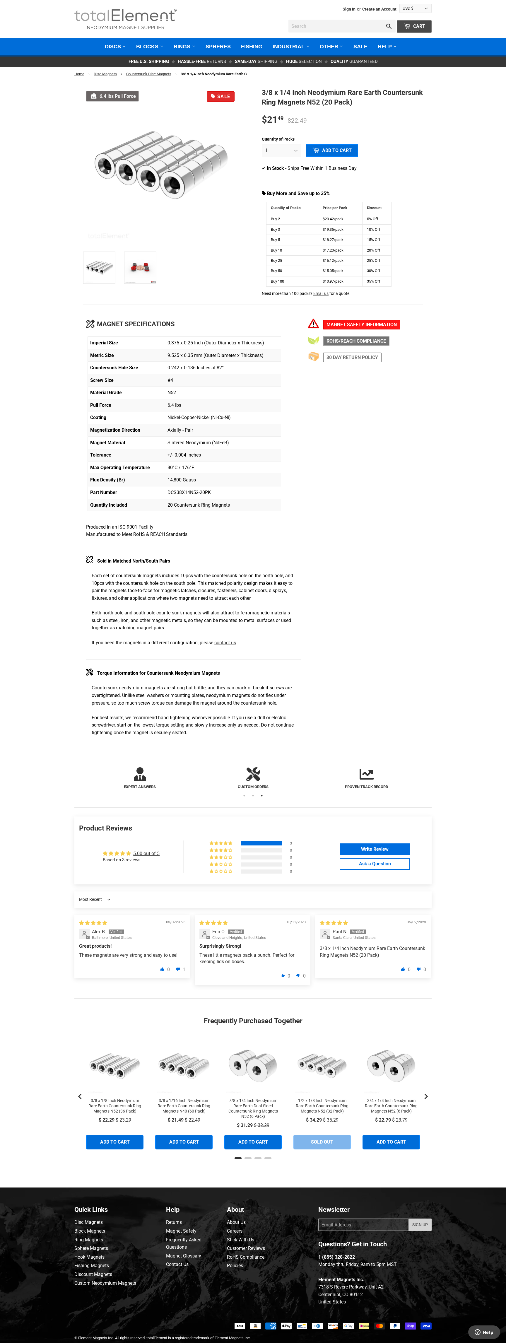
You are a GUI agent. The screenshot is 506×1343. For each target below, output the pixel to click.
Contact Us (177, 1264)
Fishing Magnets (91, 1265)
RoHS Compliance (245, 1257)
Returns (174, 1222)
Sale (360, 46)
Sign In (349, 9)
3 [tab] (262, 796)
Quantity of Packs (278, 139)
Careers (234, 1231)
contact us (225, 642)
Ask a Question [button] (375, 864)
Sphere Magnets (91, 1248)
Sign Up (420, 1224)
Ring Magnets (88, 1240)
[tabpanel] (139, 778)
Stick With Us (240, 1240)
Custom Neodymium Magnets (105, 1283)
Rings (183, 46)
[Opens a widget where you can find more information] (484, 1332)
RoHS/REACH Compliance (356, 341)
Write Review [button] (375, 849)
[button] (221, 843)
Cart (418, 26)
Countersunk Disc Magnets (148, 74)
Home (79, 74)
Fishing (251, 46)
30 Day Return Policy (352, 357)
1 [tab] (244, 796)
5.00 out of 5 (146, 853)
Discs (113, 46)
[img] (93, 923)
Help (385, 46)
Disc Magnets (105, 74)
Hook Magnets (89, 1257)
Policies (235, 1265)
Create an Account (379, 9)
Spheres (218, 46)
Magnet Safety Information (361, 324)
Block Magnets (89, 1231)
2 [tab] (253, 796)
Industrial (289, 46)
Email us (321, 293)
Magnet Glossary (183, 1256)
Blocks (148, 46)
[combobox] (342, 26)
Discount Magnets (93, 1274)
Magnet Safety (181, 1231)
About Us (236, 1222)
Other (330, 46)
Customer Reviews (246, 1248)
